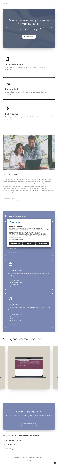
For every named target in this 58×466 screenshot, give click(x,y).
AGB (43, 457)
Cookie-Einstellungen (8, 449)
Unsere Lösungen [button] (29, 36)
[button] (54, 3)
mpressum (32, 457)
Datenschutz (38, 457)
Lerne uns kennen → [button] (11, 198)
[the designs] (5, 3)
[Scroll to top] (55, 463)
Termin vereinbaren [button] (28, 423)
